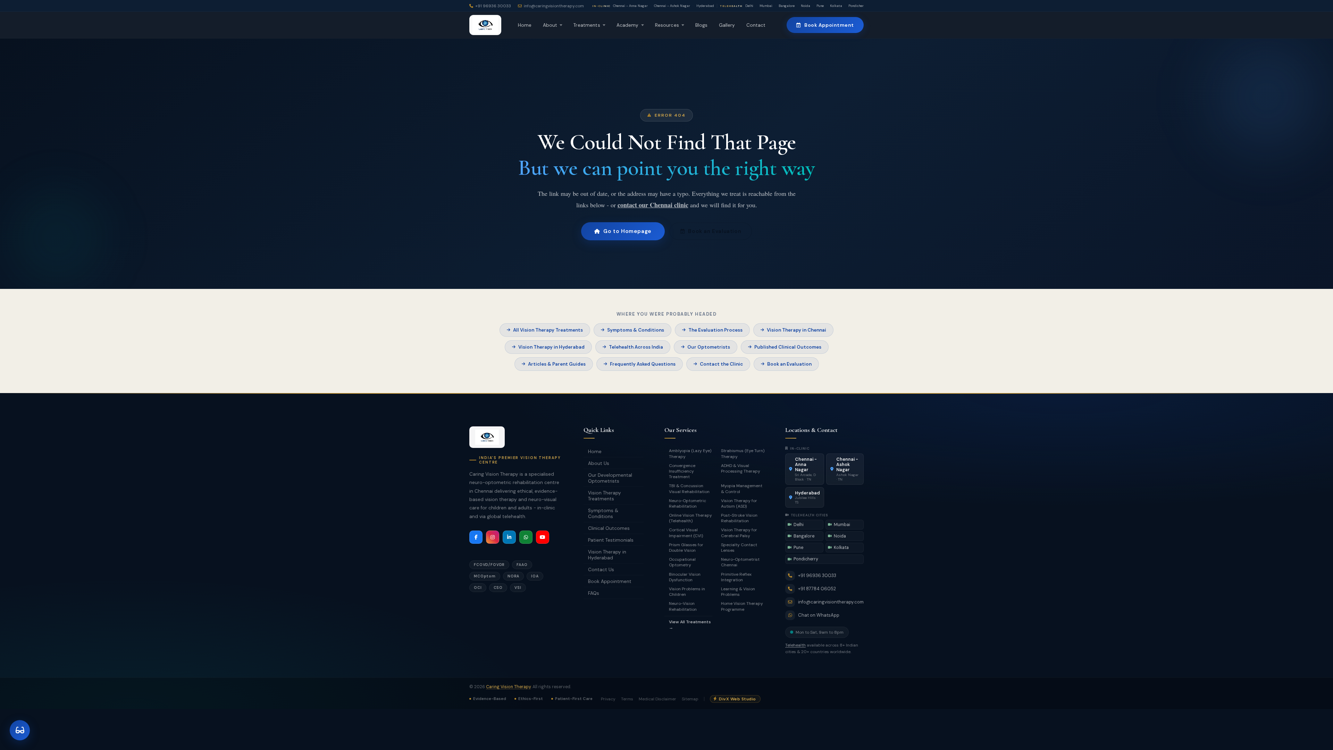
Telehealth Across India (636, 347)
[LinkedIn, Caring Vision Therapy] (509, 537)
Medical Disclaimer (657, 699)
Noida (805, 6)
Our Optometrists (708, 347)
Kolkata (836, 6)
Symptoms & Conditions (635, 330)
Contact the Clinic (721, 364)
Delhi (749, 6)
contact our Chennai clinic (653, 204)
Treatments (586, 25)
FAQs (593, 593)
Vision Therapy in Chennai (796, 330)
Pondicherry (857, 6)
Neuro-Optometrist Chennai (740, 562)
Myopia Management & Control (741, 488)
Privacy (608, 699)
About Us (598, 463)
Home (525, 25)
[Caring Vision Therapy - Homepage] (487, 437)
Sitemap (690, 699)
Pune (820, 6)
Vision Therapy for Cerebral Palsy (739, 532)
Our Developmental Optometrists (610, 478)
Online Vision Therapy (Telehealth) (690, 518)
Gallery (727, 25)
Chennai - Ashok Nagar (672, 6)
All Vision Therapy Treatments (548, 330)
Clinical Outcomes (609, 528)
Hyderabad (705, 6)
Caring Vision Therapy (508, 687)
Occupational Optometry (682, 562)
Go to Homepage (627, 231)
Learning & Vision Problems (738, 591)
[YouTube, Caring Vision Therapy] (542, 537)
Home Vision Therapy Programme (742, 606)
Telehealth (795, 645)
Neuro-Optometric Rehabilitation (687, 503)
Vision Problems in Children (687, 591)
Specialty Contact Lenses (739, 547)
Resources (667, 25)
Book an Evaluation (714, 231)
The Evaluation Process (715, 330)
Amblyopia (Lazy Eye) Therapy (690, 453)
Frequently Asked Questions (643, 364)
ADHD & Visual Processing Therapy (740, 468)
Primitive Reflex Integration (736, 577)
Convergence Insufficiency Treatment (682, 471)
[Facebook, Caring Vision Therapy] (476, 537)
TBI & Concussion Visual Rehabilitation (689, 488)
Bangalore (787, 6)
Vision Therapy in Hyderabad (551, 347)
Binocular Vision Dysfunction (685, 577)
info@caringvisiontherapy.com (831, 602)
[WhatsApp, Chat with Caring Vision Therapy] (526, 537)
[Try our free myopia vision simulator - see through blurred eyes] (20, 730)
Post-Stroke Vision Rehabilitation (739, 518)
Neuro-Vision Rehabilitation (683, 606)
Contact (756, 25)
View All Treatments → (690, 624)
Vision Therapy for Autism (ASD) (739, 503)
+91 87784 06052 (817, 589)
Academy (628, 25)
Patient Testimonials (611, 540)
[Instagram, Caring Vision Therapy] (492, 537)
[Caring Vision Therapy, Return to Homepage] (485, 25)
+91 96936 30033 (817, 575)
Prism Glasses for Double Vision (686, 547)
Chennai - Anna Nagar (630, 6)
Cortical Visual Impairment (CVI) (686, 532)
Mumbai (766, 6)
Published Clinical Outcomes (787, 347)
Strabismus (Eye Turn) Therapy (742, 453)
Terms (627, 699)
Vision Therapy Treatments (604, 496)
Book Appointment (829, 25)
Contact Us (601, 570)
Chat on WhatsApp (818, 615)
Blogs (701, 25)
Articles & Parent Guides (557, 364)
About (550, 25)
